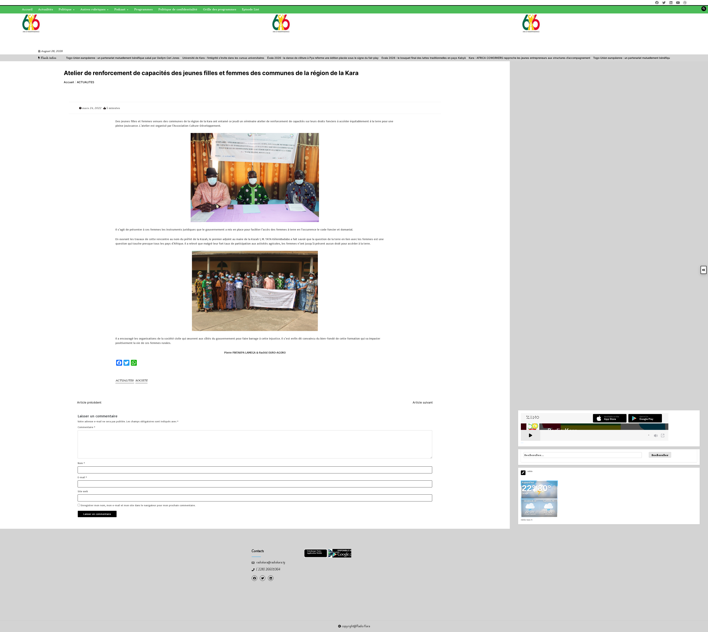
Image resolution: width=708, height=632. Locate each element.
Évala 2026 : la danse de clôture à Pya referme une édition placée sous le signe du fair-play (277, 57)
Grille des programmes (219, 9)
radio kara (23, 30)
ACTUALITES (124, 380)
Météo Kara (525, 520)
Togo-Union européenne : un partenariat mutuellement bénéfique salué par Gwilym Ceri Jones (77, 57)
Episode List (250, 9)
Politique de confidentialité (177, 9)
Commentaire (86, 427)
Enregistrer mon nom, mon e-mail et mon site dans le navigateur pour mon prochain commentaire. (138, 505)
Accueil (27, 9)
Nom (81, 463)
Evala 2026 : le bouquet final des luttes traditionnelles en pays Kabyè (378, 57)
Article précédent (89, 402)
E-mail (82, 477)
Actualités (45, 9)
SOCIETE (141, 380)
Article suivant (423, 402)
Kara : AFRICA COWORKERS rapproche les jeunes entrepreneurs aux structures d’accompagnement (484, 57)
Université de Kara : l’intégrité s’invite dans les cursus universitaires (178, 57)
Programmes (143, 9)
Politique (65, 9)
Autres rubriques (92, 9)
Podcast (119, 9)
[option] (77, 58)
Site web (83, 491)
